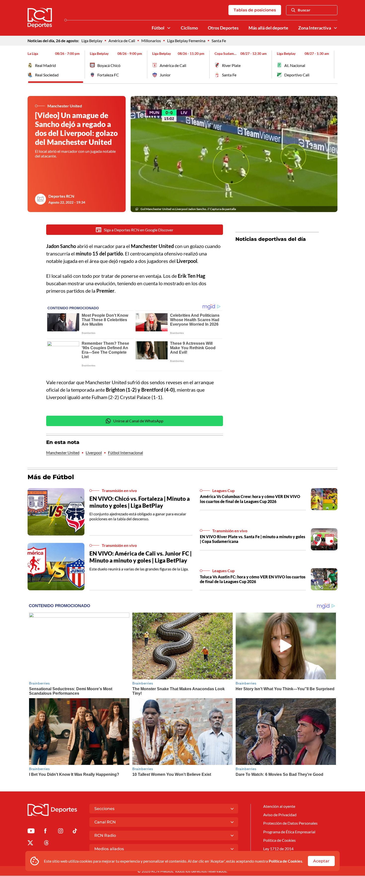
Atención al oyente (279, 806)
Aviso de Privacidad (279, 814)
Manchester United (62, 452)
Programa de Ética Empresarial (289, 831)
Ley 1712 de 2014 (278, 848)
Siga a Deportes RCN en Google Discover (138, 229)
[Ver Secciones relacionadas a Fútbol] (169, 28)
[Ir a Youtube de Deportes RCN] (31, 831)
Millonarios (151, 40)
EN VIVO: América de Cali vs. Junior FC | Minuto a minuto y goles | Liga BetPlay (140, 557)
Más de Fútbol (51, 477)
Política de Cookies (285, 861)
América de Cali (122, 40)
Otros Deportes (223, 28)
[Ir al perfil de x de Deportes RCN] (30, 843)
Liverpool (94, 452)
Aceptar (321, 861)
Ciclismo (189, 28)
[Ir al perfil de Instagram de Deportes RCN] (60, 831)
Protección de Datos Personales (290, 823)
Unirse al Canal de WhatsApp (138, 420)
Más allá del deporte (268, 28)
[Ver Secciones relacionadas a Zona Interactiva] (335, 28)
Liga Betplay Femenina (186, 40)
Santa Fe (219, 40)
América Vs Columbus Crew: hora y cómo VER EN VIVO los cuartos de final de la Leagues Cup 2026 (250, 498)
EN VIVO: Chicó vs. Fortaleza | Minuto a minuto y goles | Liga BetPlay (139, 502)
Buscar (304, 10)
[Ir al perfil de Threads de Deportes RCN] (46, 843)
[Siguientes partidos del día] (333, 64)
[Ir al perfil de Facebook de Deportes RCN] (45, 831)
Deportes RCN (61, 196)
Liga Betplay (91, 40)
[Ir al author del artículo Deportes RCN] (40, 199)
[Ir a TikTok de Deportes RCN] (75, 831)
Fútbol (158, 28)
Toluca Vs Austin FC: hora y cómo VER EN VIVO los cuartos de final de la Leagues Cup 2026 (252, 579)
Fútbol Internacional (125, 452)
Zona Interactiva (314, 28)
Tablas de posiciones (255, 10)
